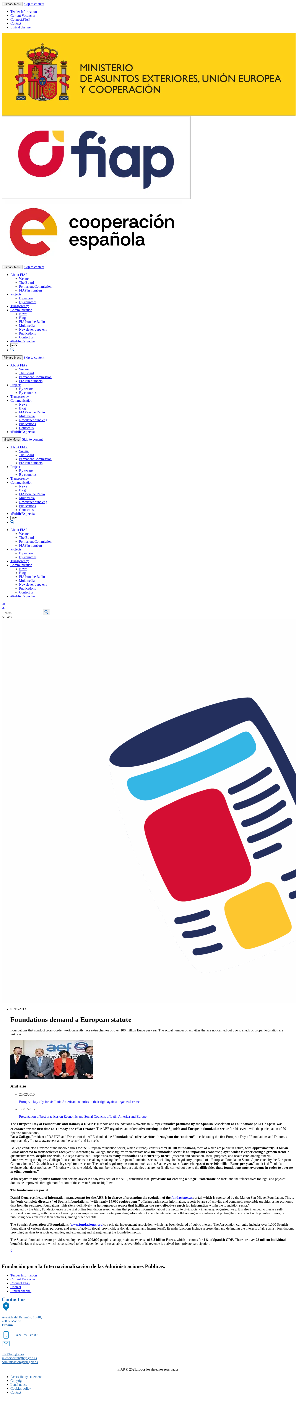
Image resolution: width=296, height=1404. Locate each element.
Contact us (26, 337)
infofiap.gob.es (13, 1354)
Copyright (17, 1380)
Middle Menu (11, 439)
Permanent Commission (35, 286)
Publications (27, 333)
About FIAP (19, 275)
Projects (15, 294)
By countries (27, 302)
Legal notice (18, 1384)
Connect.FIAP (20, 19)
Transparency (19, 306)
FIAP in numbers (30, 290)
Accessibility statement (26, 1377)
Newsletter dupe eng (33, 329)
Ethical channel (20, 27)
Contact (15, 23)
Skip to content (34, 4)
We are (24, 278)
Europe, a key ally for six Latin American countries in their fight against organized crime (79, 1102)
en (3, 603)
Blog (22, 318)
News (23, 314)
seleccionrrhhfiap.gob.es (19, 1358)
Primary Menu (12, 4)
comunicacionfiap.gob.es (20, 1362)
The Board (26, 282)
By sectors (26, 298)
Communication (21, 310)
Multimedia (27, 325)
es (3, 607)
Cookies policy (20, 1388)
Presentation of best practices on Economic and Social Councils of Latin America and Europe (82, 1116)
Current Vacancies (22, 15)
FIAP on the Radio (32, 321)
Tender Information (23, 11)
